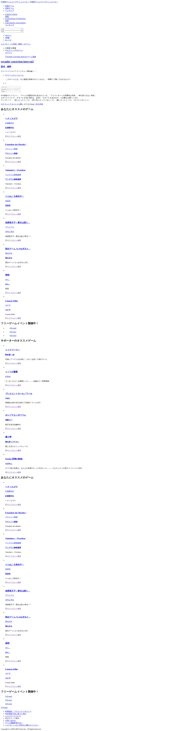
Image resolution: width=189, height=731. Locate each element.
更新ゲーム (9, 8)
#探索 (7, 38)
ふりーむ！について (13, 716)
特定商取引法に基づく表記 (15, 714)
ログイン (27, 44)
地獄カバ (8, 420)
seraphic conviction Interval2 (17, 61)
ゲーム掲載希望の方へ (14, 723)
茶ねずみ (8, 253)
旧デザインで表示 (12, 718)
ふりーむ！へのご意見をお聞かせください (21, 725)
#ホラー (8, 35)
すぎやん (8, 464)
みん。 (7, 279)
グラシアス (9, 227)
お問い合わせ (10, 721)
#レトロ (8, 40)
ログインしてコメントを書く (12, 104)
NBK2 (7, 398)
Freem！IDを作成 (36, 104)
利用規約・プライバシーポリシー (18, 711)
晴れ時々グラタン (12, 442)
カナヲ (7, 305)
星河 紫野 (6, 66)
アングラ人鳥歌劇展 (13, 175)
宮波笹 (7, 201)
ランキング (9, 10)
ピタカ (7, 376)
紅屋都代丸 (9, 123)
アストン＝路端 (11, 149)
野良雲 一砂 (9, 355)
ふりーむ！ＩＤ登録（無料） (12, 44)
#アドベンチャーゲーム (14, 75)
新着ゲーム (9, 6)
